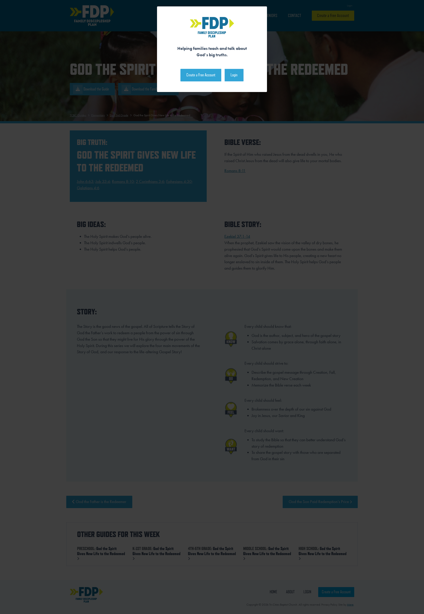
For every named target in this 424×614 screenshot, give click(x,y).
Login (234, 75)
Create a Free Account (200, 75)
